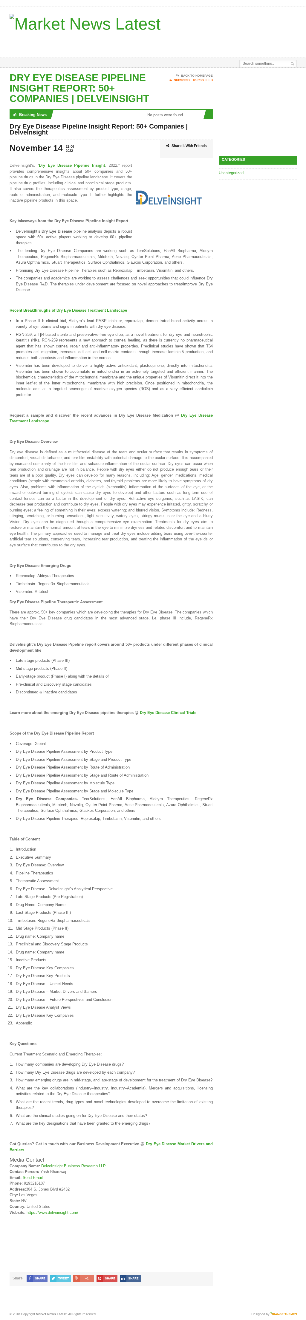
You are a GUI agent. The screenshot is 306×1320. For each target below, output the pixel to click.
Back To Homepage (197, 75)
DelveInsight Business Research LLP (73, 1166)
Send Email (33, 1177)
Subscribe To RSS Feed (193, 80)
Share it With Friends (189, 146)
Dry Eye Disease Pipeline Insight (72, 165)
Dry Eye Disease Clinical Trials (168, 712)
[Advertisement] (165, 43)
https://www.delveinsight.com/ (52, 1212)
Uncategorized (231, 173)
